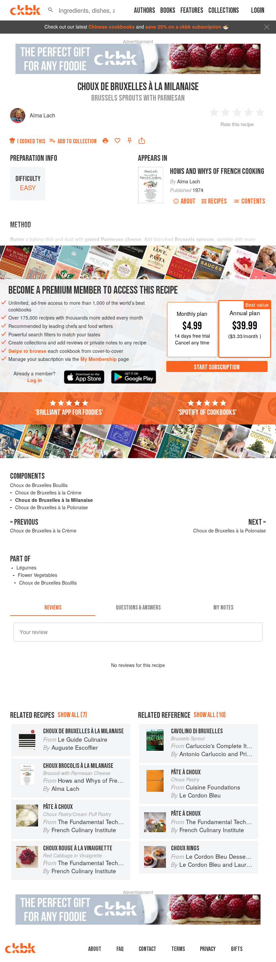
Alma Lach (42, 115)
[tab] (52, 608)
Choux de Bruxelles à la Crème (48, 492)
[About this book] (150, 169)
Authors (144, 10)
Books (167, 10)
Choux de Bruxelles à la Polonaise (51, 507)
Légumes (26, 567)
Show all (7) (72, 715)
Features (191, 10)
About (188, 201)
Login (257, 10)
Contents (253, 201)
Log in (34, 380)
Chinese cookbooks (112, 26)
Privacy (208, 949)
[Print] (105, 141)
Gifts (236, 949)
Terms (178, 949)
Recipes (217, 201)
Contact (147, 949)
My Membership (98, 359)
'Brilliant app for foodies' (69, 412)
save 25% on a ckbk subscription (183, 26)
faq (120, 949)
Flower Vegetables (37, 574)
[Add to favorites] (117, 141)
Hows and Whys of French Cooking (217, 171)
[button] (50, 10)
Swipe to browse (27, 350)
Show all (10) (210, 715)
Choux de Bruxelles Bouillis (39, 485)
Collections (223, 10)
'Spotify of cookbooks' (207, 412)
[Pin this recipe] (130, 141)
